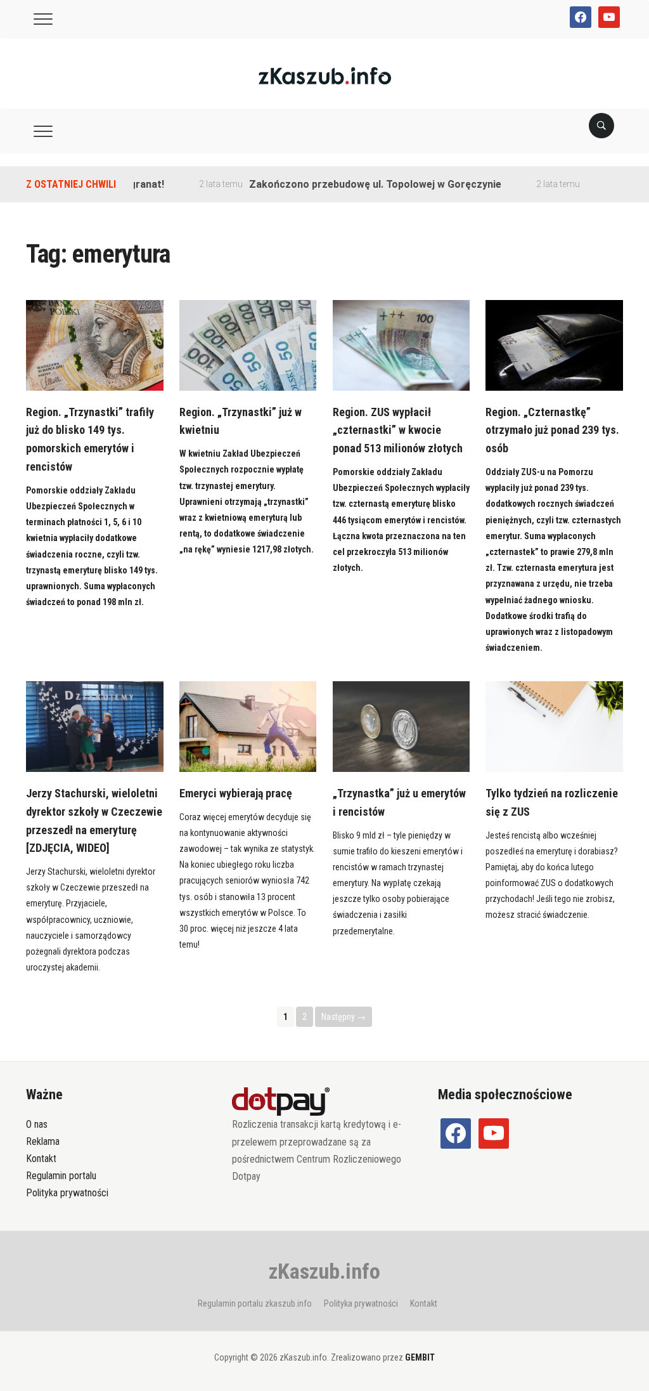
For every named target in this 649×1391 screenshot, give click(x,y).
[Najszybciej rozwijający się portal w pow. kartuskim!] (325, 75)
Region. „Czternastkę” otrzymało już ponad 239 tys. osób (552, 430)
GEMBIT (420, 1357)
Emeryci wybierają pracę (235, 793)
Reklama (43, 1141)
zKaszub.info (324, 1271)
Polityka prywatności (67, 1193)
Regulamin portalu (61, 1176)
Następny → (343, 1017)
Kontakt (41, 1159)
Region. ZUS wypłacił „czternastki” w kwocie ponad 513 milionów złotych (398, 430)
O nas (37, 1124)
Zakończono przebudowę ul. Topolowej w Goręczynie (355, 184)
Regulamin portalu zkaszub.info (255, 1303)
